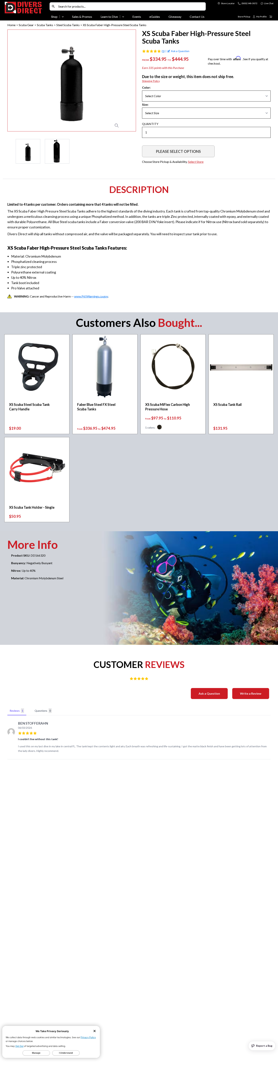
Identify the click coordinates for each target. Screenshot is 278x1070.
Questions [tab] (43, 710)
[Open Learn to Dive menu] (123, 16)
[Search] (53, 6)
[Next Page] (133, 151)
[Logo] (26, 11)
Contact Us (197, 16)
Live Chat (268, 3)
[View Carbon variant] (159, 427)
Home (11, 25)
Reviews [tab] (16, 710)
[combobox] (131, 6)
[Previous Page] (10, 151)
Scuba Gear (26, 25)
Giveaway (175, 16)
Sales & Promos (82, 16)
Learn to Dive (109, 16)
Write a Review (250, 693)
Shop (54, 16)
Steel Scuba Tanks (68, 25)
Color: (146, 87)
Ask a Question (209, 693)
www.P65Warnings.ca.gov (91, 296)
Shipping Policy (151, 81)
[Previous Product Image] (21, 80)
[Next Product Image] (122, 80)
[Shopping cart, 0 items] (270, 16)
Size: (145, 104)
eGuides (154, 16)
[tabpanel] (139, 738)
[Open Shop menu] (63, 16)
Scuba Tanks (45, 25)
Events (136, 16)
